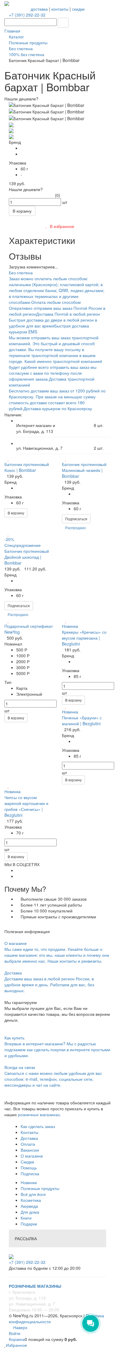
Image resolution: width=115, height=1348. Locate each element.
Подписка (30, 1173)
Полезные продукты (40, 1188)
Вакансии (30, 1150)
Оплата (28, 1144)
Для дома (30, 1212)
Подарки (29, 1224)
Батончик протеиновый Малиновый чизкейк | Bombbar (84, 470)
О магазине (32, 1156)
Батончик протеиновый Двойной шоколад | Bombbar (26, 557)
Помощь (29, 1168)
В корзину (16, 512)
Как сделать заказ (38, 1126)
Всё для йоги (33, 1194)
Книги (26, 1218)
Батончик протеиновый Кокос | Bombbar (26, 467)
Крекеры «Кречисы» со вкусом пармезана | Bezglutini (84, 638)
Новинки (29, 1182)
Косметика (31, 1200)
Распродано (75, 527)
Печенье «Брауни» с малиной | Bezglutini (82, 720)
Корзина (17, 1339)
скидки (78, 9)
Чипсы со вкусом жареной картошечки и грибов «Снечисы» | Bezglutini (26, 806)
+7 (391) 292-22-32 (27, 15)
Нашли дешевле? (26, 189)
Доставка (29, 1138)
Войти (14, 1333)
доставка (39, 9)
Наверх (19, 1327)
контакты (59, 9)
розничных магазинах (38, 1114)
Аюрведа (29, 1206)
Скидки (27, 1162)
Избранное (16, 1345)
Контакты (29, 1132)
